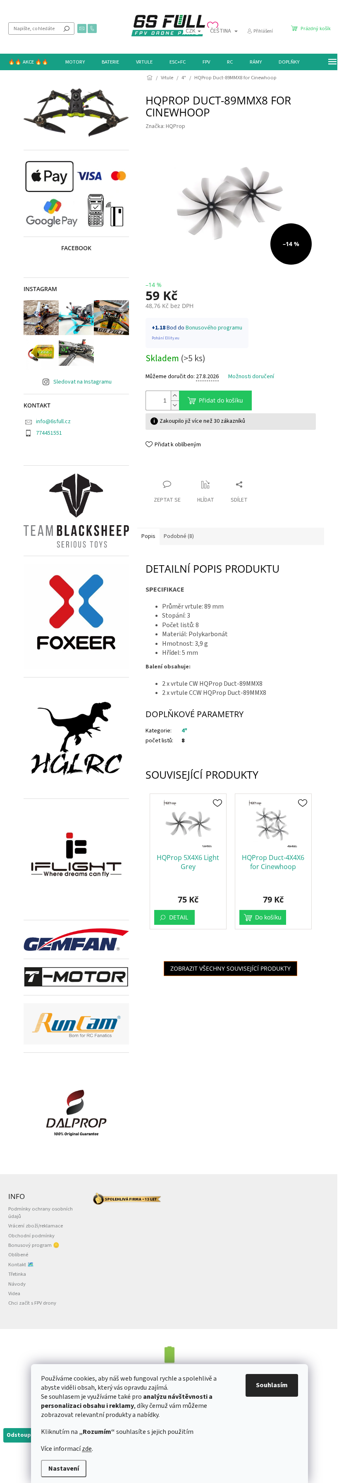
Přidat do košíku (221, 400)
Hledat (67, 28)
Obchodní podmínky (31, 1235)
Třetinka (17, 1274)
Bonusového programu (214, 328)
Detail (178, 917)
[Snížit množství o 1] (175, 405)
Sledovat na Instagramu (82, 382)
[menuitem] (28, 62)
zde (87, 1448)
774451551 (49, 433)
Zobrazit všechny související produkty (230, 968)
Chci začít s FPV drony (32, 1303)
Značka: (165, 126)
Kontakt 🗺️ (21, 1264)
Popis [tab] (148, 536)
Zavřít (160, 468)
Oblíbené (18, 1254)
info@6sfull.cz (53, 421)
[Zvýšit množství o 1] (175, 395)
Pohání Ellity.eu (165, 338)
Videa (14, 1293)
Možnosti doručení (251, 377)
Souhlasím (272, 1385)
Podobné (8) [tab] (179, 536)
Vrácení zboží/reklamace (35, 1226)
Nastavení (63, 1468)
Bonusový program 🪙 (34, 1245)
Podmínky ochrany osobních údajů (40, 1212)
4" (184, 731)
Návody (17, 1284)
